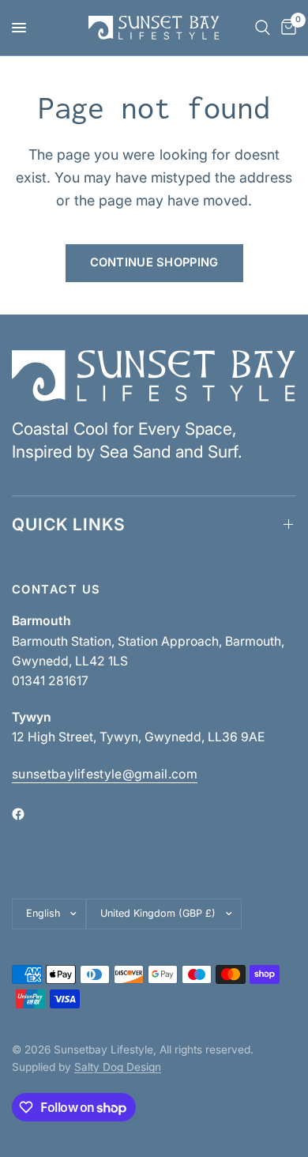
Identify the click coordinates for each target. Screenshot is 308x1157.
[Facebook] (29, 814)
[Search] (263, 27)
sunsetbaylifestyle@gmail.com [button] (104, 774)
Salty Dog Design (117, 1067)
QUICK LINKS (69, 524)
